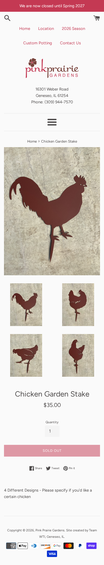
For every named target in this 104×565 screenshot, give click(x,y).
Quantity (52, 422)
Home (24, 28)
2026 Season (73, 28)
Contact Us (70, 43)
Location (46, 28)
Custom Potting (37, 43)
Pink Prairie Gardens (50, 530)
